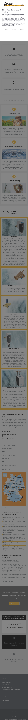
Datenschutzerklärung (10, 24)
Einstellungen (14, 29)
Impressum (17, 34)
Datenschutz (10, 34)
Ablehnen (6, 29)
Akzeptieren (22, 29)
